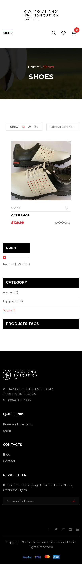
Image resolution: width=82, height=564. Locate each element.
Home (33, 67)
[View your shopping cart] (74, 34)
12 (23, 127)
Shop (7, 431)
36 (36, 127)
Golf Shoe (20, 215)
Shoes (7, 310)
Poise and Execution (18, 424)
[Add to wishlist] (67, 208)
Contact (9, 461)
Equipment (11, 301)
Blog (6, 454)
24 (30, 127)
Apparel (8, 292)
